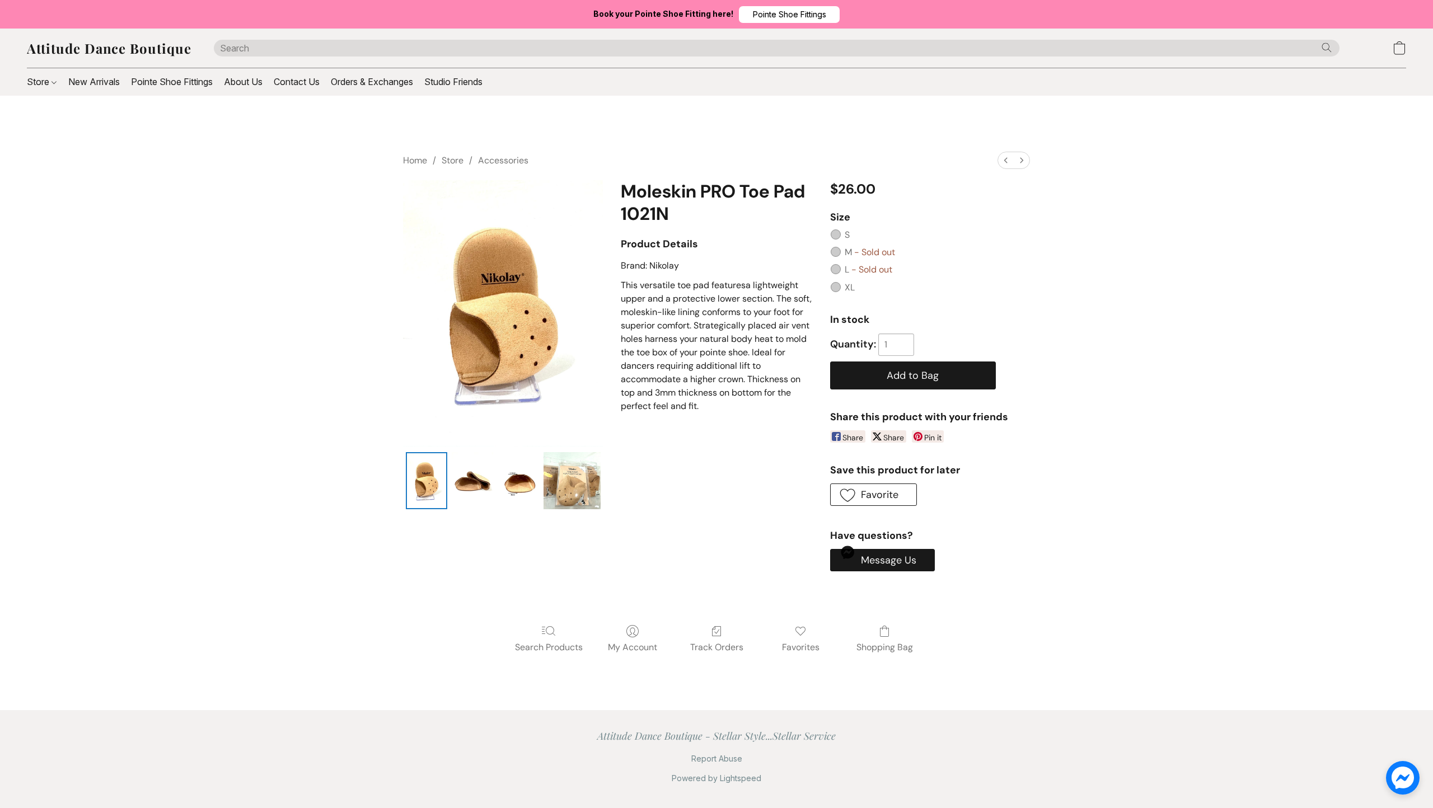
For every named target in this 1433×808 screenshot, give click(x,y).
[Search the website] (1326, 47)
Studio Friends (453, 81)
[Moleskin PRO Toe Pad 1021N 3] (572, 480)
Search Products (549, 647)
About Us (243, 81)
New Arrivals (94, 81)
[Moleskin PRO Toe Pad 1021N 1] (472, 480)
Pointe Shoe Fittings (172, 81)
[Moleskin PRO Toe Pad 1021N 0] (426, 480)
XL (850, 287)
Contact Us (297, 81)
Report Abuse (716, 758)
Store (39, 81)
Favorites (800, 647)
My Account (632, 647)
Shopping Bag (884, 647)
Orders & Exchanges (372, 81)
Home (415, 160)
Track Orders (716, 647)
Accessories (503, 160)
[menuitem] (1006, 160)
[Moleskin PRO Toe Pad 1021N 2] (518, 480)
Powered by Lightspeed (716, 778)
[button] (789, 14)
